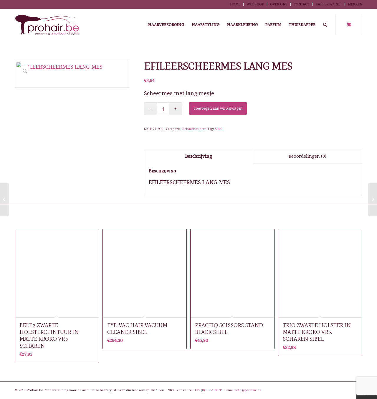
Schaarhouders (194, 129)
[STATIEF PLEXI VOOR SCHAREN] (372, 199)
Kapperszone (327, 4)
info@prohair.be (248, 390)
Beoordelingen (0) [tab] (307, 156)
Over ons (278, 4)
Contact (301, 4)
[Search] (325, 24)
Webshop (255, 4)
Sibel (218, 129)
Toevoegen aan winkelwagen (218, 108)
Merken (355, 4)
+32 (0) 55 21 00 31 (208, 390)
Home (235, 4)
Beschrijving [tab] (198, 156)
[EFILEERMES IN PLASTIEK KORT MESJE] (4, 199)
